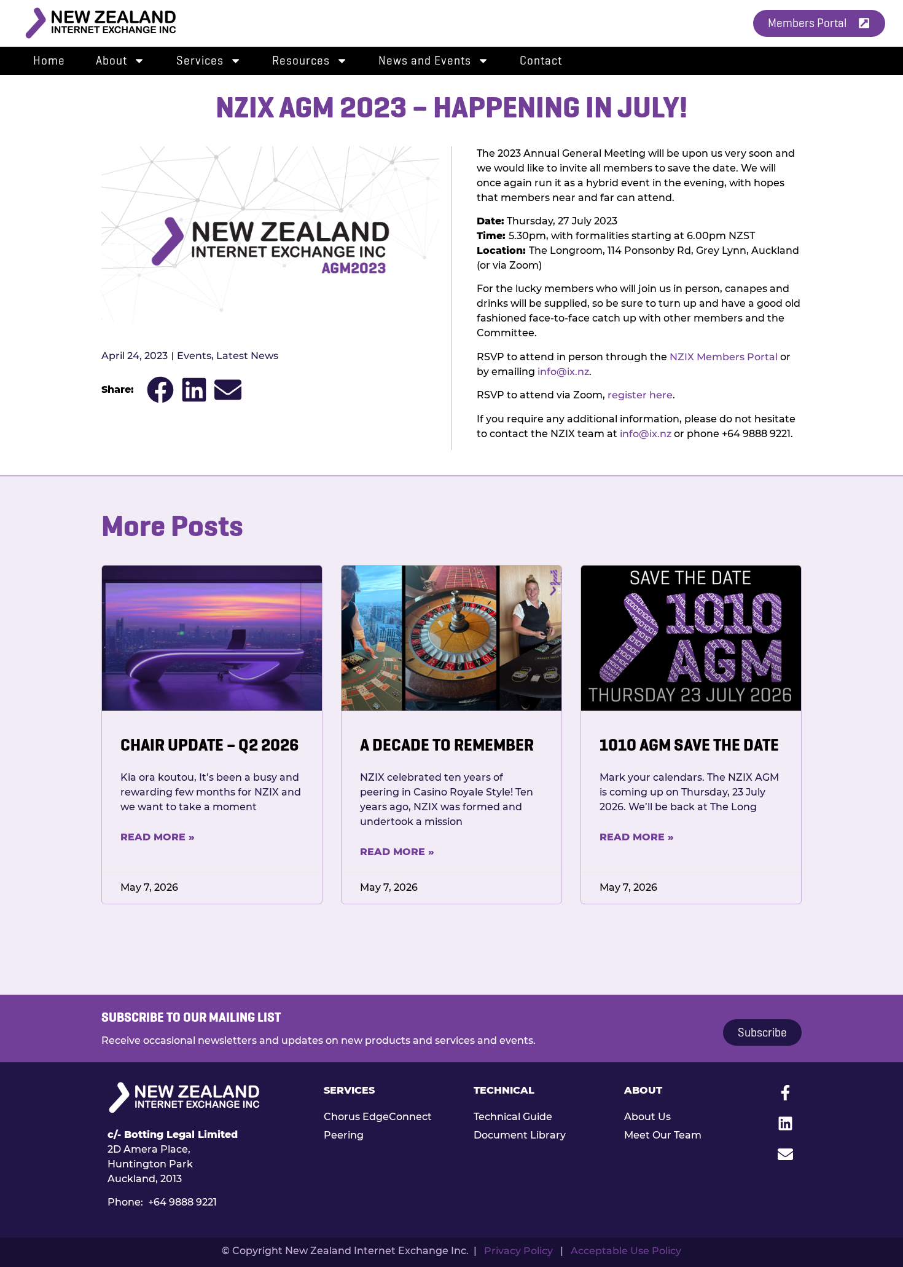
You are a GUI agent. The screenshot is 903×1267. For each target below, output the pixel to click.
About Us (647, 1117)
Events (194, 355)
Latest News (247, 355)
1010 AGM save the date (689, 745)
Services (200, 60)
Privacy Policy (518, 1251)
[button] (160, 389)
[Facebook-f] (785, 1093)
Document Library (520, 1135)
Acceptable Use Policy (626, 1251)
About (111, 60)
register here (640, 395)
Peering (344, 1135)
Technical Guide (513, 1117)
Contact (541, 60)
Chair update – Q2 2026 (209, 745)
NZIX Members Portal (724, 357)
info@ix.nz (563, 371)
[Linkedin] (785, 1123)
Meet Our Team (663, 1135)
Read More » (157, 837)
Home (49, 60)
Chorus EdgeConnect (378, 1117)
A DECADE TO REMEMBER (447, 745)
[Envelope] (785, 1154)
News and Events (424, 60)
